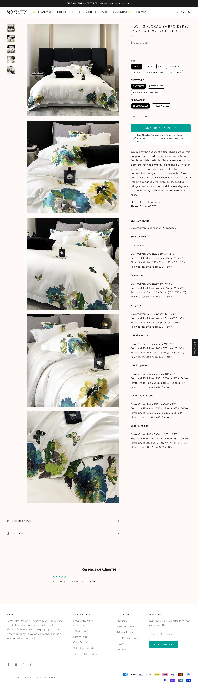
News (120, 643)
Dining (76, 12)
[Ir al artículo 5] (11, 70)
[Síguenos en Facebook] (8, 664)
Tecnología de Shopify (43, 677)
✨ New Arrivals (42, 12)
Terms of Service (126, 626)
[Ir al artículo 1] (11, 28)
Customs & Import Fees (86, 654)
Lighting (91, 12)
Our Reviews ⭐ (121, 12)
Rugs (104, 12)
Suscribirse (164, 644)
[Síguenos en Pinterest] (23, 664)
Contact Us (123, 649)
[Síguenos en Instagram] (15, 664)
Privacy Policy (125, 632)
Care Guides (80, 642)
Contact (141, 12)
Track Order (80, 631)
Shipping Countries (84, 648)
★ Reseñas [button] (195, 347)
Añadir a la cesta (161, 128)
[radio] (136, 66)
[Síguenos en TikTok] (31, 664)
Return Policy (80, 636)
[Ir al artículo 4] (11, 59)
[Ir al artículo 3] (11, 49)
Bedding (61, 12)
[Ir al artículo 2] (11, 39)
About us (122, 621)
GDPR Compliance (128, 638)
